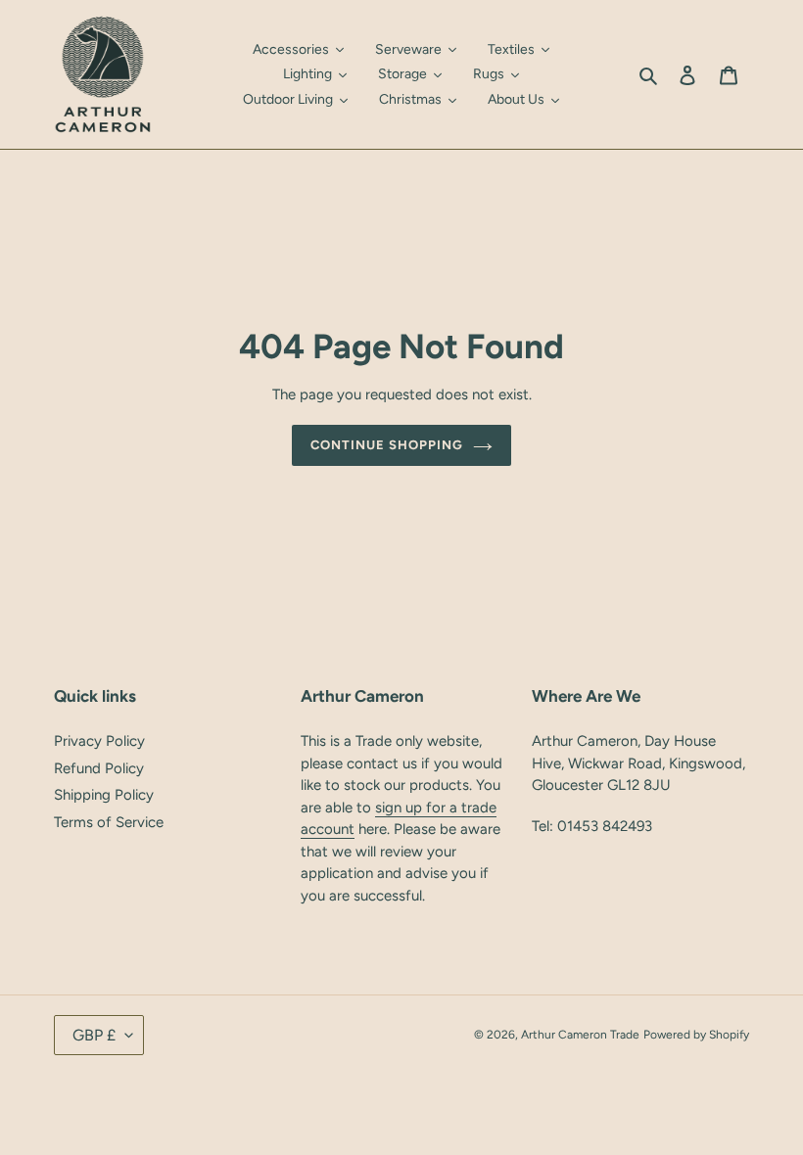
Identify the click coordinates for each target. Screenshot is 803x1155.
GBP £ (94, 1035)
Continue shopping (387, 445)
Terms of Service (109, 822)
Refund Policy (99, 768)
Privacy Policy (99, 741)
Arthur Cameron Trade (580, 1034)
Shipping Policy (104, 795)
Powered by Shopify (696, 1034)
